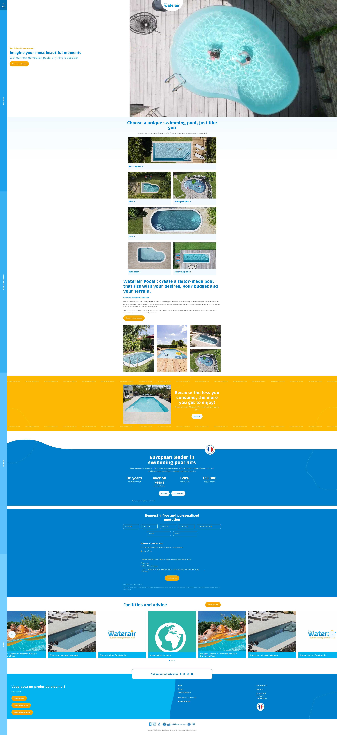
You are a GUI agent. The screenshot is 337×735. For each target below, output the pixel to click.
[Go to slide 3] (172, 660)
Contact (180, 689)
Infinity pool (260, 696)
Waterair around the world (187, 698)
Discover (197, 416)
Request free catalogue (22, 712)
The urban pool (262, 698)
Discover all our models (134, 318)
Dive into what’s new (19, 64)
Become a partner (184, 701)
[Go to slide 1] (169, 660)
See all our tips (213, 604)
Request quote (19, 698)
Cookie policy (181, 730)
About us (164, 493)
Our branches (178, 493)
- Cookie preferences (190, 730)
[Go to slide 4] (174, 660)
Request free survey (21, 705)
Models (259, 689)
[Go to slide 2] (171, 660)
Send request (172, 578)
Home (180, 685)
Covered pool (261, 693)
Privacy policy (173, 730)
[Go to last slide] (12, 634)
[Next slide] (332, 634)
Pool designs (261, 686)
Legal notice (165, 730)
